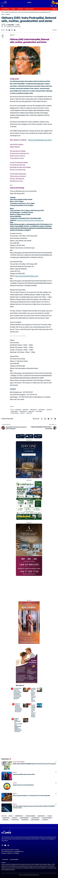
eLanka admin (10, 24)
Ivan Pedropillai (42, 409)
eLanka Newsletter (35, 819)
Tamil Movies (45, 819)
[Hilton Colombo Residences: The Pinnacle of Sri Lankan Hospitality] (6, 797)
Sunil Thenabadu (20, 761)
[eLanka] (29, 2)
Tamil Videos (5, 819)
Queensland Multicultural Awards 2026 (24, 774)
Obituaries (8, 14)
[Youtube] (29, 436)
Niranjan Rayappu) (23, 411)
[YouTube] (5, 845)
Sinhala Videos (6, 817)
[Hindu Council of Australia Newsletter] (6, 786)
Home (2, 12)
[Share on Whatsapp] (41, 418)
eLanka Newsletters (24, 817)
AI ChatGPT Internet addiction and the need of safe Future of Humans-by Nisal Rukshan (33, 710)
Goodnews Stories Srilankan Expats (10, 12)
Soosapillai (22, 413)
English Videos (41, 815)
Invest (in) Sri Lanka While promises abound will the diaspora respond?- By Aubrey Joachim (33, 695)
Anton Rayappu (18, 409)
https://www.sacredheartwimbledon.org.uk (26, 276)
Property (13, 8)
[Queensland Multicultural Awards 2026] (6, 776)
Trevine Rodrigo (14, 819)
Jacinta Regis (49, 409)
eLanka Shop (20, 8)
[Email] (9, 30)
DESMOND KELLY (19, 815)
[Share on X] (7, 30)
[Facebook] (20, 436)
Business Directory (29, 8)
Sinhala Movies (25, 819)
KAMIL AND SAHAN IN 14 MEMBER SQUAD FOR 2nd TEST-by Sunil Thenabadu (34, 763)
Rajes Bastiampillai (14, 413)
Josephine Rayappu (14, 411)
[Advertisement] (29, 587)
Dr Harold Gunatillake (30, 815)
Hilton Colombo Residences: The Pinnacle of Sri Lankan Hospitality (31, 795)
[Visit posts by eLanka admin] (3, 26)
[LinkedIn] (38, 436)
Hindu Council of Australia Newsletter (23, 785)
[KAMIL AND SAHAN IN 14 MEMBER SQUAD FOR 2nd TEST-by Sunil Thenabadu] (6, 765)
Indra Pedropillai (33, 409)
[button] (2, 6)
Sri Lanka (49, 815)
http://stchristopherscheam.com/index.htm (30, 220)
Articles (19, 12)
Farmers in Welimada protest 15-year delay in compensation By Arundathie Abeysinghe (18, 707)
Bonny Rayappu (26, 409)
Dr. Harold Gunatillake (46, 817)
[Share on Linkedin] (45, 418)
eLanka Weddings (5, 8)
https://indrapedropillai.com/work (39, 140)
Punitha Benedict (39, 411)
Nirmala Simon (31, 411)
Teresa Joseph (29, 413)
